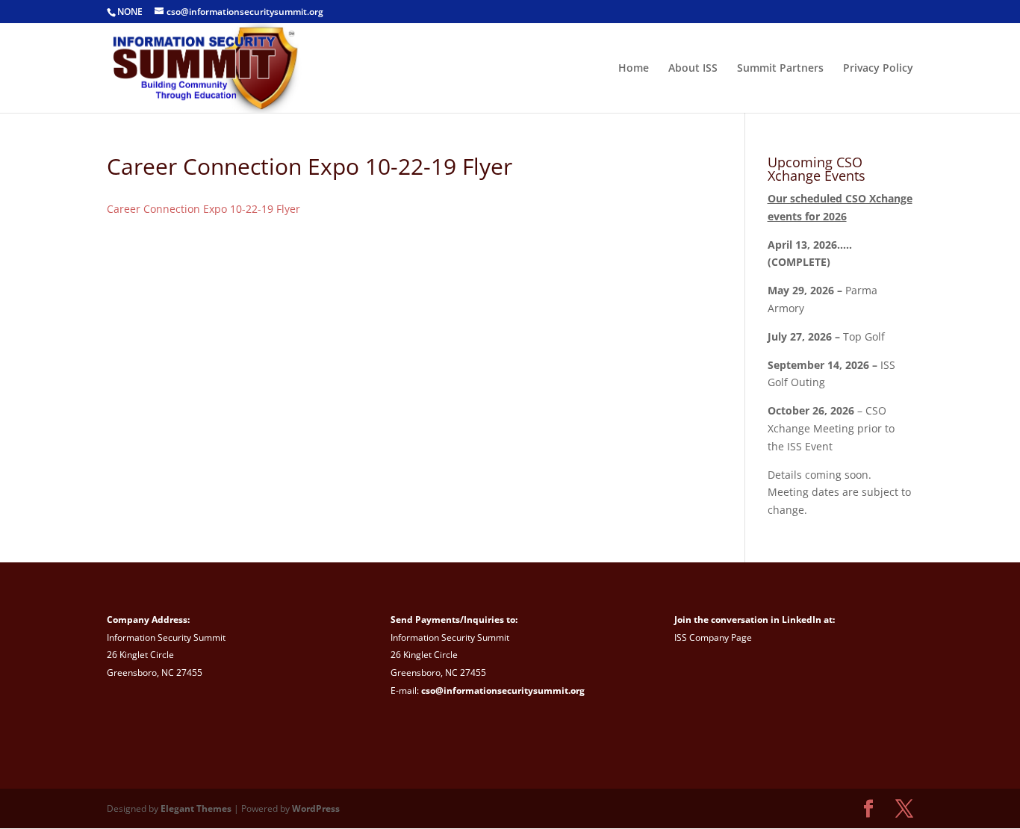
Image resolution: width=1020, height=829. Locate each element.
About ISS (693, 69)
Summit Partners (780, 69)
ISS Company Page (713, 637)
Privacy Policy (878, 69)
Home (633, 69)
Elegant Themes (196, 808)
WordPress (316, 808)
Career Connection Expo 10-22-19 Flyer (203, 209)
